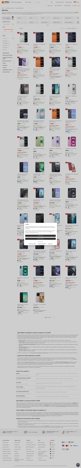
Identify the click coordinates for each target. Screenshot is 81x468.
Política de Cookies (32, 243)
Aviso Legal (50, 243)
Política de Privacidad (42, 243)
